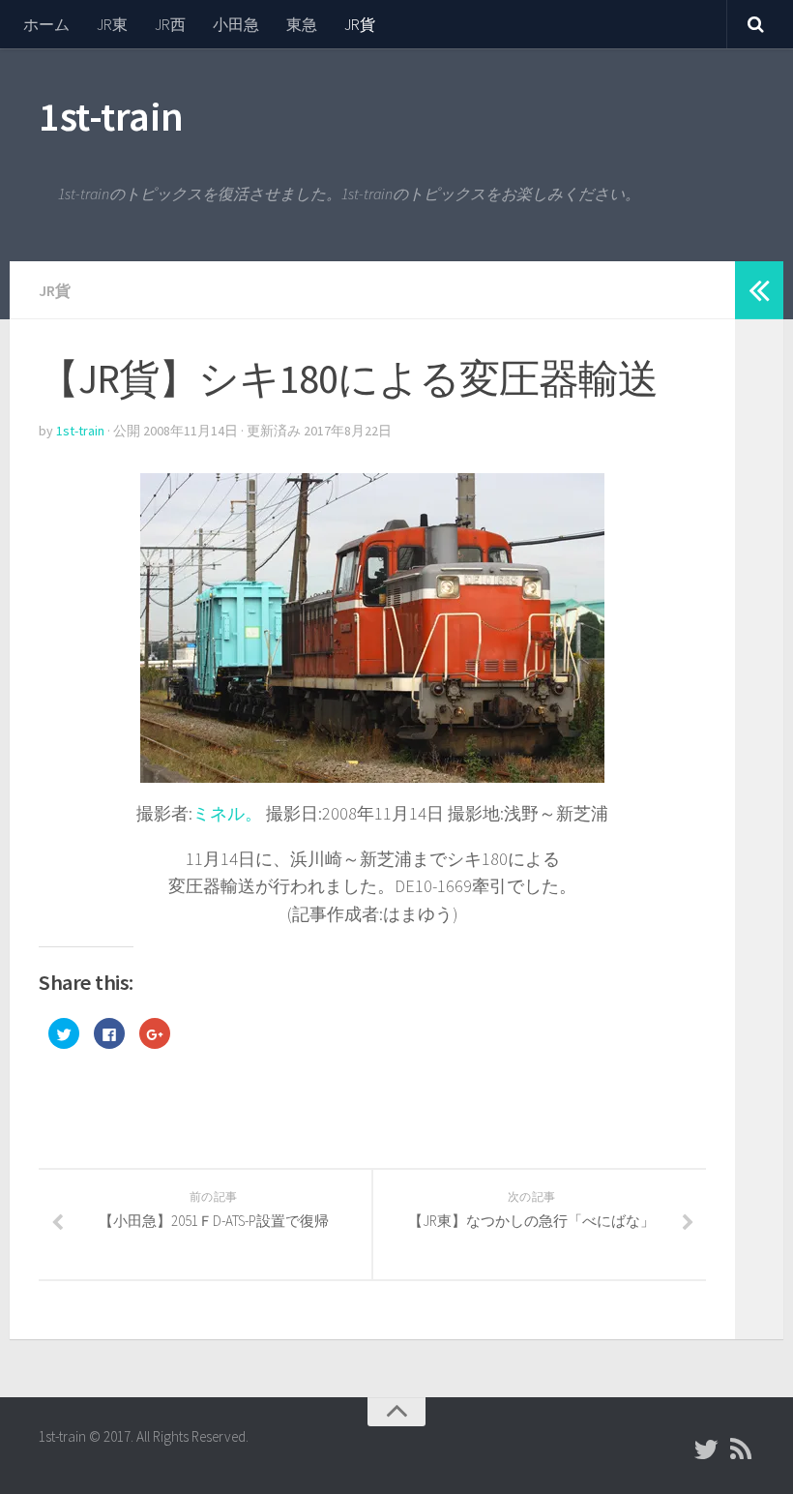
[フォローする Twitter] (706, 1449)
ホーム (46, 24)
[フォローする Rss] (740, 1449)
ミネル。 (227, 813)
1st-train (111, 116)
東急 (301, 24)
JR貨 (359, 24)
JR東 (112, 24)
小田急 (236, 24)
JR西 (170, 24)
